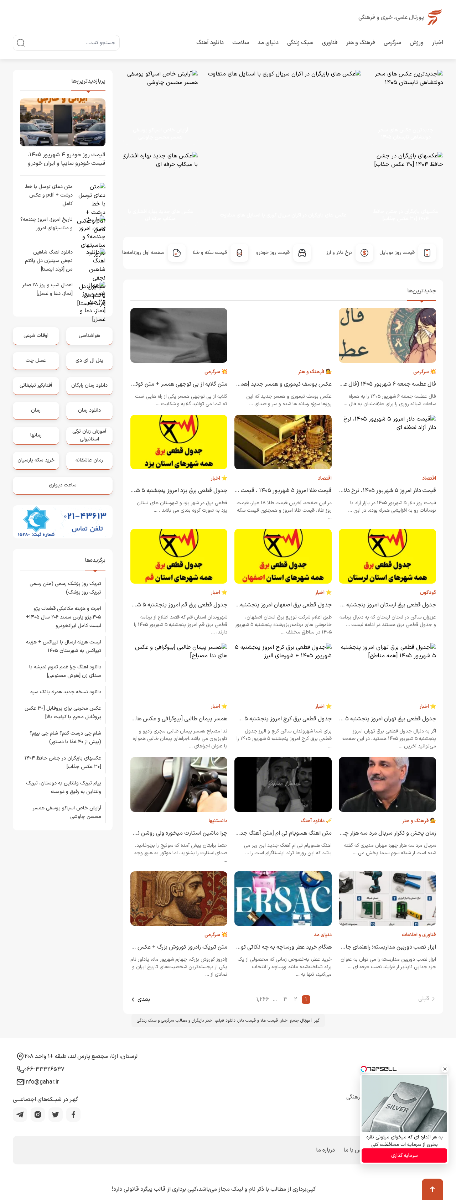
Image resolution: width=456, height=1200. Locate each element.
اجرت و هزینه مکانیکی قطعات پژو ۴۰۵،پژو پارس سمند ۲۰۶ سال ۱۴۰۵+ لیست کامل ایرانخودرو (63, 617)
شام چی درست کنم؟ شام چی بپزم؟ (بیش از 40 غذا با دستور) (65, 738)
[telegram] (20, 1114)
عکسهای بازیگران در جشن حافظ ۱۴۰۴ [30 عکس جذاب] (405, 215)
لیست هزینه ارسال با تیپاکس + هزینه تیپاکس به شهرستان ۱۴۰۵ (63, 646)
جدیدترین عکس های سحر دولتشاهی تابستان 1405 (405, 133)
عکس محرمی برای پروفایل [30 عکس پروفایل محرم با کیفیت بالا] (63, 713)
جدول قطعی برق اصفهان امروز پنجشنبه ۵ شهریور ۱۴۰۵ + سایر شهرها (251, 605)
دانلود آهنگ (210, 42)
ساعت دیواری (63, 485)
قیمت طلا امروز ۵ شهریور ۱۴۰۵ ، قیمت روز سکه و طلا (269, 490)
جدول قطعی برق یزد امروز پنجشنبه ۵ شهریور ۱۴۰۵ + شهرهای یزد (151, 490)
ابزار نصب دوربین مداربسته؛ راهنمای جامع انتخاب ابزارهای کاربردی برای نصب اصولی (339, 947)
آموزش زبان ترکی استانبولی (89, 435)
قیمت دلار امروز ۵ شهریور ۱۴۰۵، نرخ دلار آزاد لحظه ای (373, 490)
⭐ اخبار (219, 478)
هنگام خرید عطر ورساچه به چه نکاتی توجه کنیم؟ (276, 947)
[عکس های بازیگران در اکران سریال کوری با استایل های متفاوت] (276, 148)
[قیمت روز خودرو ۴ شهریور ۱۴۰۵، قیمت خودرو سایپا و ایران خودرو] (62, 122)
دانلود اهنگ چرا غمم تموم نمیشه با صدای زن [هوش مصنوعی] (65, 671)
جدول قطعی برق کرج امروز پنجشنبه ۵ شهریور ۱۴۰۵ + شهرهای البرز (254, 719)
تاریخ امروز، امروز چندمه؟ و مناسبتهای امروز (46, 224)
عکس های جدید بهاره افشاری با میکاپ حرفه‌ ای (160, 215)
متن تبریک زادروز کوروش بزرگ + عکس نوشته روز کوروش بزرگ (154, 947)
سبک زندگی (300, 42)
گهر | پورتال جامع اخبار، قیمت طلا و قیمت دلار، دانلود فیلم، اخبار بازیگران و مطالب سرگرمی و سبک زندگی (228, 1020)
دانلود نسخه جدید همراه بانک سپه (65, 692)
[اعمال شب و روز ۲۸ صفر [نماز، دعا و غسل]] (91, 295)
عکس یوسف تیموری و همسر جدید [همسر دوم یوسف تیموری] (260, 384)
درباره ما (325, 1150)
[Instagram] (38, 1114)
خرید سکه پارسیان (36, 460)
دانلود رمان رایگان (89, 385)
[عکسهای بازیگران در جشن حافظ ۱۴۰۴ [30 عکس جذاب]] (402, 189)
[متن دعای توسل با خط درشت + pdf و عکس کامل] (91, 197)
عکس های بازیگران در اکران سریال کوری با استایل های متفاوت (283, 215)
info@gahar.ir (41, 1082)
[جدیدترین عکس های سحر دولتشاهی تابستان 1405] (402, 107)
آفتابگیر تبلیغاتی (36, 385)
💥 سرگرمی (424, 372)
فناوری (330, 42)
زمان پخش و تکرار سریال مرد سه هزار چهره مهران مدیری (371, 833)
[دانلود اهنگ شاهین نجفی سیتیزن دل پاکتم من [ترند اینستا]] (91, 262)
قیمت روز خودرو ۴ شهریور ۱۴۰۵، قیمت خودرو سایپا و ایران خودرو (66, 159)
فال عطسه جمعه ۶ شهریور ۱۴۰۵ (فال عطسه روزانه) (376, 384)
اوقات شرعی (36, 335)
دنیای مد (268, 42)
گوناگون (428, 592)
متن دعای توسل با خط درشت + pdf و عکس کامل (49, 195)
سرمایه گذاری (404, 1155)
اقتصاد (429, 478)
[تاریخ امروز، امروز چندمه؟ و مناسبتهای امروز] (91, 229)
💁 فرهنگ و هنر (315, 372)
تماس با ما (356, 1150)
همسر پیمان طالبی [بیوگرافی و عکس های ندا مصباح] (166, 719)
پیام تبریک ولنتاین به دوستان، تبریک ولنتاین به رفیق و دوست (63, 787)
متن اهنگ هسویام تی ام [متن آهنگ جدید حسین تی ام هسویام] (258, 833)
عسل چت (36, 360)
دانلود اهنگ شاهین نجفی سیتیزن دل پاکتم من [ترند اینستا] (49, 261)
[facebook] (73, 1114)
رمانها (36, 435)
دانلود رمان (89, 410)
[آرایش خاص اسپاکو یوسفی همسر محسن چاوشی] (160, 107)
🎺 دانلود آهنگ (316, 821)
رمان (36, 410)
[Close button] (445, 1069)
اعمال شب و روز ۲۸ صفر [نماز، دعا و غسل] (47, 289)
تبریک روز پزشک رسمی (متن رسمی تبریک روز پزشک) (65, 588)
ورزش (417, 42)
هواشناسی (89, 335)
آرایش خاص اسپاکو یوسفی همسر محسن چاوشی (160, 133)
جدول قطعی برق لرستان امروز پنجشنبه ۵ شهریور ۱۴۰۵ (372, 605)
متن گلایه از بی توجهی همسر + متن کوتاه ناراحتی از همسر (160, 384)
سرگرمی (392, 42)
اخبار (437, 42)
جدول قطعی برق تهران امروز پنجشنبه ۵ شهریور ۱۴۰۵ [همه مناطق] (359, 719)
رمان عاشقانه (89, 460)
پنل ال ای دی (89, 360)
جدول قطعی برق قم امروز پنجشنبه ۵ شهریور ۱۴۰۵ (168, 605)
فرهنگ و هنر (360, 42)
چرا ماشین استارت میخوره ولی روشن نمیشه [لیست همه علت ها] (152, 833)
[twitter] (55, 1114)
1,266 (262, 999)
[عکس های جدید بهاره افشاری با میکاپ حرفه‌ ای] (157, 189)
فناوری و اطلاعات (419, 935)
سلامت (240, 42)
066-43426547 (44, 1069)
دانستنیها (218, 821)
